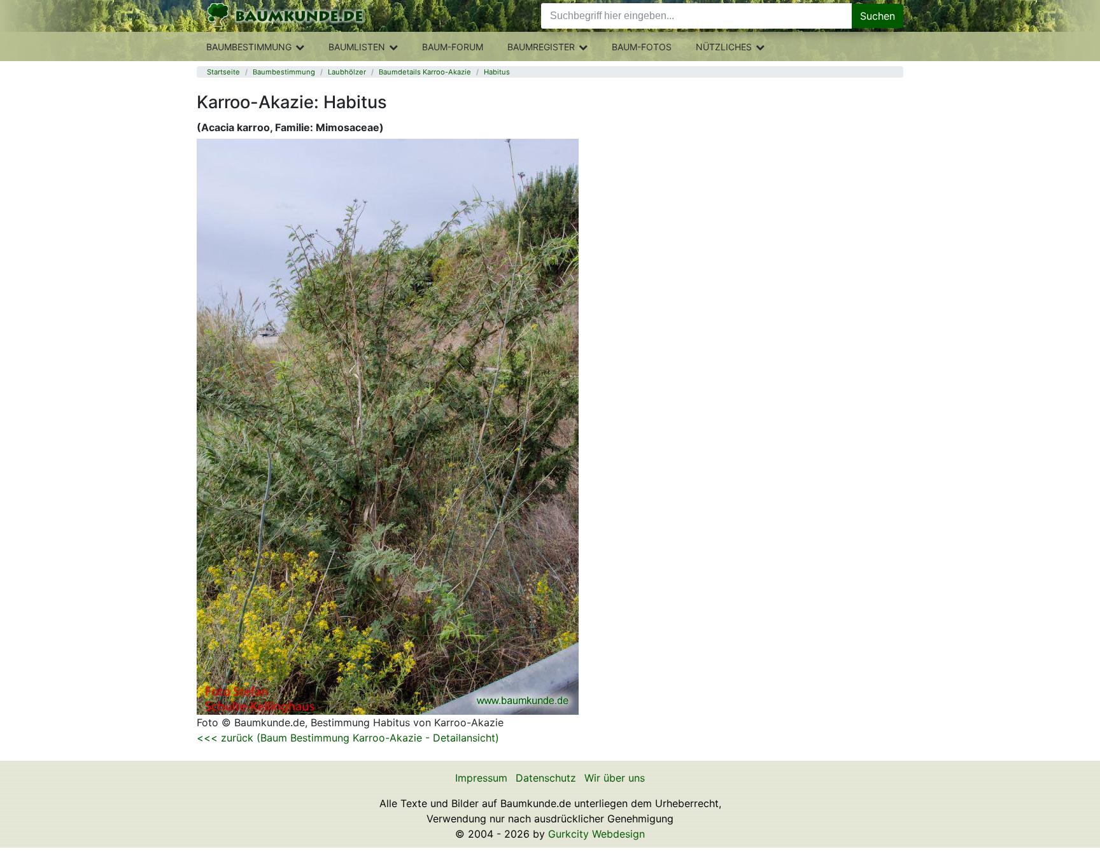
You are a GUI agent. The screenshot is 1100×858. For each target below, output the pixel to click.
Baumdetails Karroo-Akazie (425, 71)
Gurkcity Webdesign (596, 833)
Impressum (481, 777)
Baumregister (541, 46)
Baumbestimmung (249, 46)
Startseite (223, 71)
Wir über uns (614, 777)
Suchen (877, 16)
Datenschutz (546, 777)
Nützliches (724, 46)
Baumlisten (356, 46)
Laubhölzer (347, 71)
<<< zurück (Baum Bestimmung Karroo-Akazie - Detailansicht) (348, 737)
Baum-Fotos (642, 46)
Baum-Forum (452, 46)
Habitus (497, 71)
